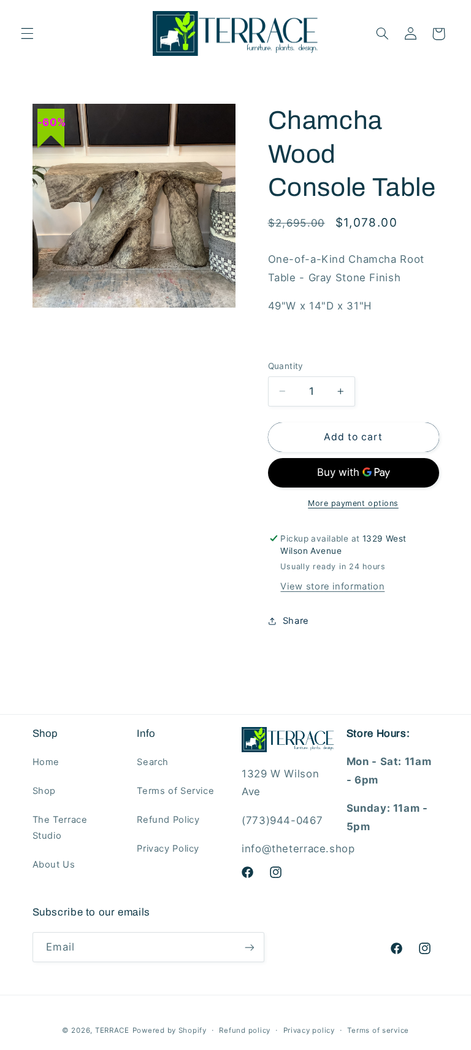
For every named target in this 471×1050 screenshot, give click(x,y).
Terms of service (378, 1030)
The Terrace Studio (60, 827)
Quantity (286, 366)
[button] (27, 34)
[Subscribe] (249, 947)
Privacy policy (309, 1030)
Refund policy (244, 1030)
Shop (44, 790)
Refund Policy (168, 819)
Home (46, 762)
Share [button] (296, 620)
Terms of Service (175, 790)
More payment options (353, 503)
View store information (332, 586)
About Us (54, 864)
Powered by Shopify (169, 1030)
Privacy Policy (168, 848)
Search (153, 762)
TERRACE (112, 1030)
